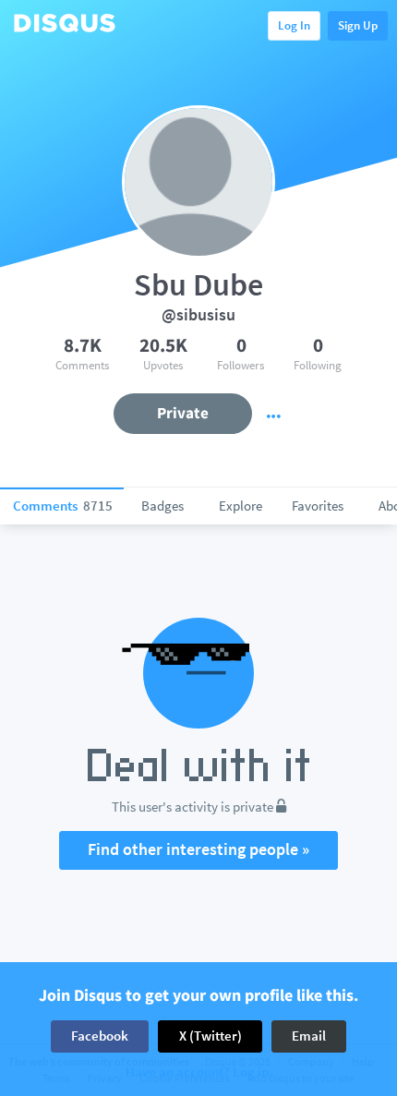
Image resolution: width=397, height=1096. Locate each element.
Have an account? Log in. (199, 1072)
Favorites (317, 505)
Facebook (99, 1035)
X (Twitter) (210, 1035)
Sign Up (358, 25)
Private (183, 413)
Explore (240, 505)
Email (309, 1035)
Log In (294, 25)
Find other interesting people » (198, 849)
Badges (162, 505)
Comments (63, 505)
